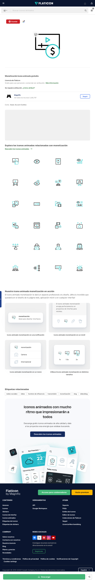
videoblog (84, 394)
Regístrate (39, 551)
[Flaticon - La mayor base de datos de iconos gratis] (44, 3)
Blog (4, 546)
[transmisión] (15, 182)
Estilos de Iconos (69, 512)
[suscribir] (79, 204)
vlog (75, 394)
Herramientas (39, 500)
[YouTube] (53, 538)
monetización (65, 394)
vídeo (23, 394)
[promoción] (79, 268)
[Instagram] (49, 538)
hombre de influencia (36, 394)
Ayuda (65, 500)
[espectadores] (36, 182)
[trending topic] (15, 225)
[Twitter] (39, 538)
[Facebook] (35, 538)
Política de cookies (48, 559)
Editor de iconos (68, 515)
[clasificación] (15, 246)
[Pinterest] (44, 538)
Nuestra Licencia (8, 543)
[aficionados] (15, 268)
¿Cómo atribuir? (29, 88)
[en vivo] (36, 204)
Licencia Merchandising (71, 524)
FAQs (64, 508)
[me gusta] (79, 225)
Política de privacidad (31, 559)
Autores (5, 505)
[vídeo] (15, 161)
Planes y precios (8, 549)
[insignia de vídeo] (58, 161)
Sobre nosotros (8, 537)
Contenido (7, 500)
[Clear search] (80, 10)
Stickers (5, 512)
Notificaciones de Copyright (67, 559)
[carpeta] (58, 204)
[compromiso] (36, 268)
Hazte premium (82, 492)
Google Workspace (40, 508)
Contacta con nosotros (11, 540)
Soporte (65, 505)
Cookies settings (10, 561)
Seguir (64, 521)
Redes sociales (40, 532)
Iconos (5, 508)
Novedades (6, 553)
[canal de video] (36, 225)
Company (6, 532)
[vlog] (79, 182)
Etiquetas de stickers (10, 524)
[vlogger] (36, 246)
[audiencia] (36, 161)
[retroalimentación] (15, 204)
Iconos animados (9, 518)
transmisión (52, 394)
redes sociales (11, 394)
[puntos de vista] (79, 161)
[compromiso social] (58, 225)
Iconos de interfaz (9, 515)
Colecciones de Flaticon (71, 518)
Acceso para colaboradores (54, 492)
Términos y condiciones (11, 559)
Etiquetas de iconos (10, 521)
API (34, 505)
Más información (52, 83)
